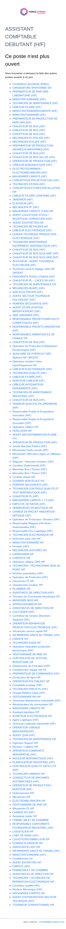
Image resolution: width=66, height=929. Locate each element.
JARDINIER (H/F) (22, 199)
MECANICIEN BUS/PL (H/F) (28, 288)
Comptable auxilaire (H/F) (27, 685)
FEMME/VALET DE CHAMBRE (30, 870)
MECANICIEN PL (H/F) (25, 207)
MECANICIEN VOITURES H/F (29, 550)
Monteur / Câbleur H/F (25, 746)
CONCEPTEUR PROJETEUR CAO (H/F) (35, 180)
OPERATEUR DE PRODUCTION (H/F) (34, 160)
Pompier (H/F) (20, 546)
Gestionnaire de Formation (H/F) (31, 665)
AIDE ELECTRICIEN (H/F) (27, 292)
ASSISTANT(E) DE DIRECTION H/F (33, 608)
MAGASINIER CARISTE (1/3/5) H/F (33, 211)
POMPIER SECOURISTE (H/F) (30, 303)
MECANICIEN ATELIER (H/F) (29, 141)
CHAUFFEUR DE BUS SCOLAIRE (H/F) (35, 253)
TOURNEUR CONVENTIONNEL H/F (33, 904)
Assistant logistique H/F (26, 712)
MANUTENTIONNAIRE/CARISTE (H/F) (35, 110)
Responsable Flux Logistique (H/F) (32, 530)
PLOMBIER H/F (21, 588)
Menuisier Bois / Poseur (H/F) (29, 469)
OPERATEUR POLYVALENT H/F (31, 681)
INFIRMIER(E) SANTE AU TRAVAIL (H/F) (36, 635)
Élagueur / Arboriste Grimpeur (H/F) (33, 461)
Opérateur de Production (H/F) (30, 577)
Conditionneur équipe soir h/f (29, 669)
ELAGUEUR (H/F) (22, 203)
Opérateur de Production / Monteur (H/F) (36, 519)
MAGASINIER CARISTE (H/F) (29, 176)
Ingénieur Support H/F (25, 742)
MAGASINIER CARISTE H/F (28, 708)
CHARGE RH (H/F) (23, 812)
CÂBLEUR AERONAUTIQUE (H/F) (32, 164)
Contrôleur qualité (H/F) (26, 885)
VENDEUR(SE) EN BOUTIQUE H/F (32, 507)
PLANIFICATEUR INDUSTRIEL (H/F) (33, 762)
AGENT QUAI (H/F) (23, 735)
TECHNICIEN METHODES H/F (30, 226)
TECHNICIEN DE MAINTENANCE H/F (34, 284)
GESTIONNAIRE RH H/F (26, 696)
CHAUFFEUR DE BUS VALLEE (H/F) (33, 157)
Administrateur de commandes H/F (32, 704)
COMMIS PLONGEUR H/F (27, 843)
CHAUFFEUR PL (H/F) (25, 496)
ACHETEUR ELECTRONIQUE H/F (32, 715)
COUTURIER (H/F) (23, 611)
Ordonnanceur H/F (23, 793)
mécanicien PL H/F (23, 581)
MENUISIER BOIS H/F (25, 600)
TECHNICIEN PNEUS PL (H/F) (30, 688)
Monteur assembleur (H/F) (27, 573)
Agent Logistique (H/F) (25, 719)
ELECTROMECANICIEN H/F (28, 800)
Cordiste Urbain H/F (24, 477)
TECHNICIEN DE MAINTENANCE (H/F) (35, 103)
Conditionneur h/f (22, 858)
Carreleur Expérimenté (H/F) (29, 465)
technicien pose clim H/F (26, 538)
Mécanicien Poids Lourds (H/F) (30, 450)
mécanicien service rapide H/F (30, 631)
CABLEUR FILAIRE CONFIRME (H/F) (34, 195)
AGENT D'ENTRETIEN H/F (28, 222)
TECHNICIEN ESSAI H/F (26, 642)
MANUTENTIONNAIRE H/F (28, 542)
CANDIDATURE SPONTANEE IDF (32, 87)
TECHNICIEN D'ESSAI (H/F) (28, 184)
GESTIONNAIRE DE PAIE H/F (29, 654)
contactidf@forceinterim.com (51, 922)
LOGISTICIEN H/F (23, 831)
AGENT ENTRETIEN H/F (26, 862)
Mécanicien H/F (21, 796)
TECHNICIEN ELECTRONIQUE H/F (33, 534)
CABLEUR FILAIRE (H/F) (27, 107)
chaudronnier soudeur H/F (27, 584)
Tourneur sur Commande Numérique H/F (36, 596)
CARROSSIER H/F (23, 554)
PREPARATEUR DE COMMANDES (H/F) (36, 673)
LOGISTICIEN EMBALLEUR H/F (31, 839)
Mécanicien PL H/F (23, 808)
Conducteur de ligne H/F (26, 677)
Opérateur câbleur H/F (25, 426)
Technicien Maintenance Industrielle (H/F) (36, 700)
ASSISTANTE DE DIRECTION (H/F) (33, 592)
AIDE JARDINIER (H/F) (25, 315)
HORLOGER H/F (22, 430)
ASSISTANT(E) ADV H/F (26, 846)
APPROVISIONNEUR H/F (27, 604)
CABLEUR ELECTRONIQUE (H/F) (32, 230)
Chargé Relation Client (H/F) (28, 692)
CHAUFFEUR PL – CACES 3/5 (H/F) (33, 280)
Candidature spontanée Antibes (30, 83)
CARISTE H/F (20, 638)
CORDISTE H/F (21, 557)
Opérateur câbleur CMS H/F (28, 561)
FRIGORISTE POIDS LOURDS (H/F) (33, 276)
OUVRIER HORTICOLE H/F (28, 480)
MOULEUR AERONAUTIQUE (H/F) (32, 758)
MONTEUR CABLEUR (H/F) (28, 380)
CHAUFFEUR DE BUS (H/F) (28, 126)
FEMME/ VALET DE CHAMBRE (30, 820)
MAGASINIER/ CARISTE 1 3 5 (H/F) (33, 500)
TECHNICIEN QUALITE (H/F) (29, 372)
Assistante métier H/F (24, 816)
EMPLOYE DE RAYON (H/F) (28, 503)
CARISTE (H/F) (21, 866)
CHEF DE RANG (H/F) (25, 835)
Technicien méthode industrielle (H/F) (34, 723)
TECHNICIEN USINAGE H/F (28, 773)
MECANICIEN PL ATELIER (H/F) (31, 137)
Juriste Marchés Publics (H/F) (29, 446)
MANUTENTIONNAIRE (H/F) (29, 99)
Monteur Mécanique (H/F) (27, 889)
